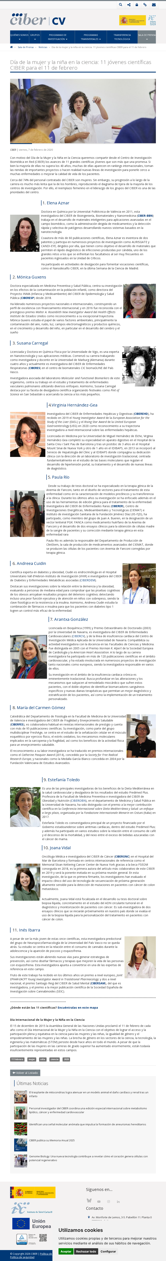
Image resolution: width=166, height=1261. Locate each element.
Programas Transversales (90, 37)
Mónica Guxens (31, 277)
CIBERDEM (87, 580)
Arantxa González (71, 619)
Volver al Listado (26, 1073)
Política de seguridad (22, 1257)
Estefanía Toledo (64, 779)
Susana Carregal (32, 343)
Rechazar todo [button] (86, 1251)
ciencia (55, 1059)
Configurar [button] (108, 1251)
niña (42, 1059)
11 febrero (17, 1059)
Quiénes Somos (19, 34)
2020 (66, 1059)
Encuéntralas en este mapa (78, 1007)
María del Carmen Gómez (41, 707)
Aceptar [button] (66, 1251)
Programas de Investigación (57, 37)
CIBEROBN (78, 800)
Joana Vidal (60, 847)
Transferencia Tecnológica (122, 37)
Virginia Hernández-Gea (74, 405)
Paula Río (60, 477)
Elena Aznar (58, 203)
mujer (32, 1059)
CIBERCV (78, 636)
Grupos (34, 34)
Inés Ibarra (29, 930)
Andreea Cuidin (31, 563)
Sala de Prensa (147, 34)
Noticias (43, 47)
